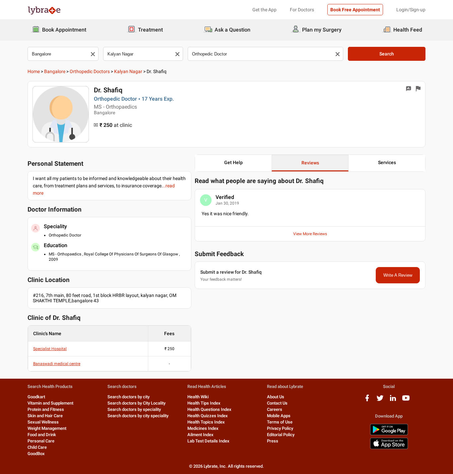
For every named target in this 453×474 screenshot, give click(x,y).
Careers (274, 409)
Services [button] (387, 162)
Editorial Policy (280, 434)
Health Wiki (198, 396)
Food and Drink (42, 434)
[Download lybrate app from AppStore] (389, 447)
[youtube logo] (406, 400)
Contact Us (277, 403)
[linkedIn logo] (393, 400)
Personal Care (41, 440)
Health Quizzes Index (207, 415)
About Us (275, 396)
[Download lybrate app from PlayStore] (389, 433)
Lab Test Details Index (208, 440)
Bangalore (54, 71)
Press (272, 440)
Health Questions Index (209, 409)
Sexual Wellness (43, 422)
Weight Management (47, 428)
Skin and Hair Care (45, 415)
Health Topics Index (206, 422)
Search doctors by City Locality (136, 403)
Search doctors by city (128, 396)
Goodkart (36, 396)
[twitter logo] (380, 400)
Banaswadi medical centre (56, 363)
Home (34, 71)
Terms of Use (279, 422)
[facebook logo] (367, 400)
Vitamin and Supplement (50, 403)
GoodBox (36, 453)
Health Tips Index (204, 403)
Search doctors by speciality (134, 409)
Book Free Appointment (355, 9)
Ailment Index (200, 434)
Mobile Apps (279, 415)
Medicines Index (203, 428)
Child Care (37, 447)
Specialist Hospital (50, 348)
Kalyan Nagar (128, 71)
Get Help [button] (233, 162)
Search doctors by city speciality (137, 415)
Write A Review (397, 275)
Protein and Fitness (46, 409)
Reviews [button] (310, 162)
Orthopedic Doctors (90, 71)
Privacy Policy (280, 428)
